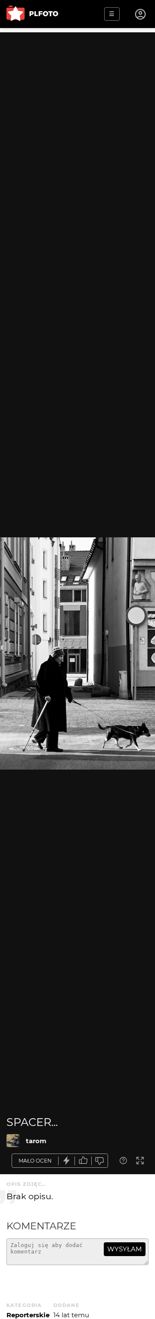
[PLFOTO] (32, 14)
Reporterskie (28, 1315)
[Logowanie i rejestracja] (141, 14)
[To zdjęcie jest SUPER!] (66, 1160)
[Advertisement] (77, 109)
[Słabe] (99, 1160)
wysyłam (124, 1249)
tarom (36, 1141)
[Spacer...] (12, 1140)
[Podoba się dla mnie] (83, 1160)
